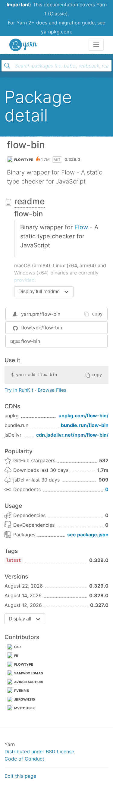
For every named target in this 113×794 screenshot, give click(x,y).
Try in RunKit (19, 390)
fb (16, 656)
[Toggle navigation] (96, 45)
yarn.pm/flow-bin (40, 314)
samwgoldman (28, 673)
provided (24, 280)
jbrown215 (24, 699)
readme (29, 201)
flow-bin (30, 341)
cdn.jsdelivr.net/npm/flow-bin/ (72, 435)
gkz (17, 647)
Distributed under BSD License (39, 751)
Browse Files (52, 390)
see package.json (87, 535)
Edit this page (20, 776)
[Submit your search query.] (7, 66)
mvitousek (24, 708)
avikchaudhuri (28, 682)
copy (97, 313)
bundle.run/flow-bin (84, 425)
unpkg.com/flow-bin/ (83, 416)
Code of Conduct (24, 759)
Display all (20, 618)
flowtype (23, 160)
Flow (81, 227)
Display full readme (39, 291)
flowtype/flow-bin (41, 328)
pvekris (21, 691)
